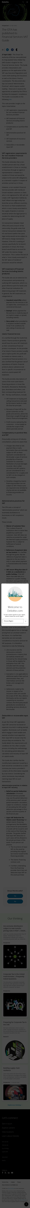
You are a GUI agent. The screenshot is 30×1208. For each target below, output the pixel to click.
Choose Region (8, 621)
